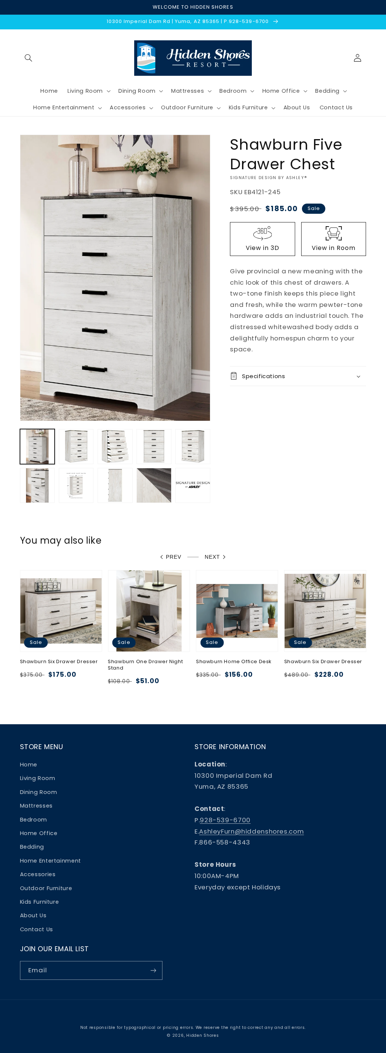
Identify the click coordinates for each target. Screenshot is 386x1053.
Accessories (38, 874)
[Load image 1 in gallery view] (37, 446)
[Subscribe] (153, 970)
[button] (28, 58)
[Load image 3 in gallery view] (115, 446)
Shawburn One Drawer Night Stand (145, 665)
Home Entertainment (50, 860)
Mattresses (36, 805)
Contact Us (36, 929)
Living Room (37, 778)
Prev (173, 557)
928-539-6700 (225, 820)
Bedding (32, 847)
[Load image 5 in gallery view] (192, 446)
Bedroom (33, 819)
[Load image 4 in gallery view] (154, 446)
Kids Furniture (39, 902)
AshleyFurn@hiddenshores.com (251, 831)
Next (212, 557)
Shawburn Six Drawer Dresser (59, 662)
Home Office (39, 833)
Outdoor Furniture (46, 888)
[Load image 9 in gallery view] (154, 485)
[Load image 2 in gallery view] (76, 446)
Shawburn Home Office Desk (234, 662)
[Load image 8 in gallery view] (115, 485)
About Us (33, 915)
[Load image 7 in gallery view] (76, 485)
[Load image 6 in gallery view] (37, 485)
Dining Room (38, 792)
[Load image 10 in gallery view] (192, 485)
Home (29, 764)
